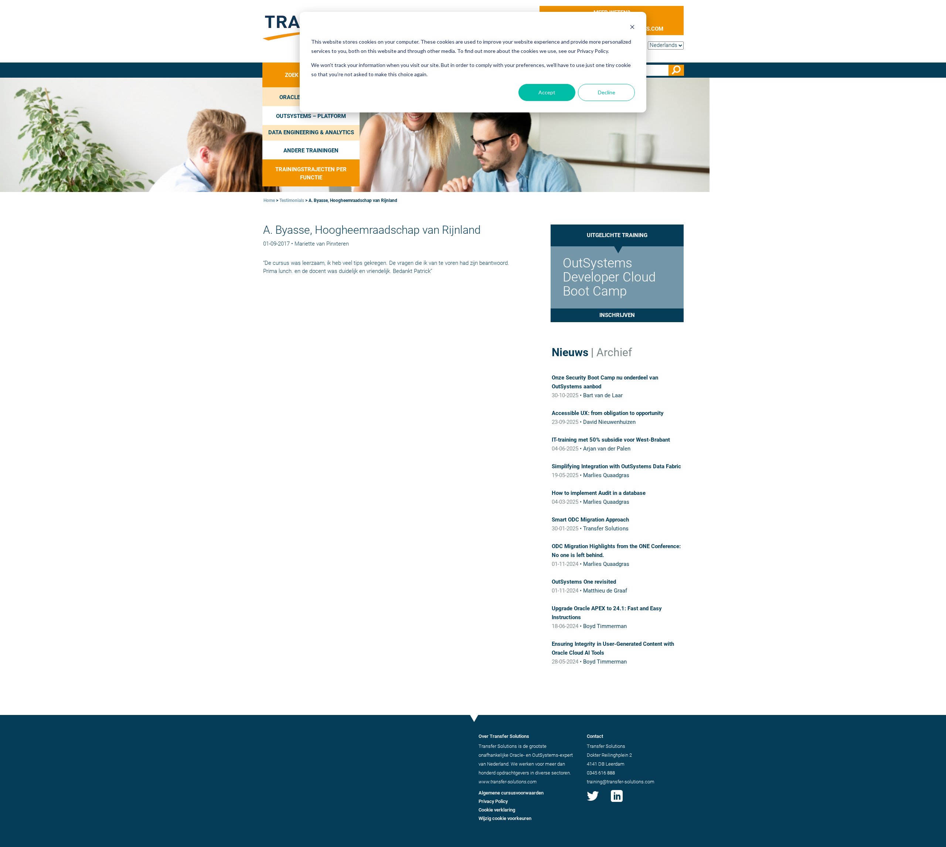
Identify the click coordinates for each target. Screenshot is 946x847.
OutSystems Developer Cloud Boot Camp (609, 277)
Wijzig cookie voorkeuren (505, 818)
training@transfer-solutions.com (620, 781)
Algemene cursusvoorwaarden (511, 793)
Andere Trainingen (310, 150)
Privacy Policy (493, 801)
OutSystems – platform (311, 116)
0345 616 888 (601, 773)
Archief (614, 352)
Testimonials (291, 200)
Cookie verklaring (497, 810)
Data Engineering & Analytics (311, 132)
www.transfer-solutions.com (508, 781)
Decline (606, 92)
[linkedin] (617, 802)
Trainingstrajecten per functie (311, 173)
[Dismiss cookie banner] (632, 28)
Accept (546, 92)
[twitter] (593, 802)
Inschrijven (617, 315)
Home (269, 200)
